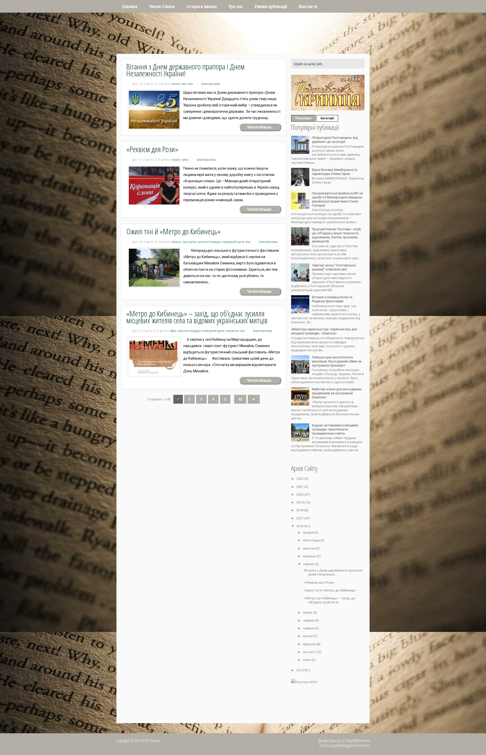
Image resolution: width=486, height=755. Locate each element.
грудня (308, 532)
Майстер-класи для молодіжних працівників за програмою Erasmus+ (336, 393)
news (190, 83)
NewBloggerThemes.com (353, 745)
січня (307, 660)
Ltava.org (335, 740)
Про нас (236, 6)
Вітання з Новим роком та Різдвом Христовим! (332, 299)
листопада (311, 540)
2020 (300, 494)
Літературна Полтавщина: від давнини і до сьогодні (335, 140)
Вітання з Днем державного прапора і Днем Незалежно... (333, 572)
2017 (300, 518)
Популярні (303, 118)
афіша (173, 330)
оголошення (231, 330)
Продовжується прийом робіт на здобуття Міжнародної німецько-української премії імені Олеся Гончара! (337, 199)
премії (185, 159)
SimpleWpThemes (357, 740)
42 (240, 399)
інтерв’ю (175, 159)
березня (309, 644)
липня (308, 612)
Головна (129, 6)
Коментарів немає (210, 83)
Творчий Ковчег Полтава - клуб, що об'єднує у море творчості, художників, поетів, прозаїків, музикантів (336, 235)
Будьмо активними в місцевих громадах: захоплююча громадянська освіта (335, 429)
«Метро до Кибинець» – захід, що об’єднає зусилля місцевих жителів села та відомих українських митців (197, 317)
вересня (310, 556)
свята (184, 83)
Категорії (327, 118)
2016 (300, 526)
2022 (300, 479)
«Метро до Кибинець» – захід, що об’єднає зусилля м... (329, 600)
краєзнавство (189, 241)
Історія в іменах (201, 6)
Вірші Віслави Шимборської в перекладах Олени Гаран (334, 172)
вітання (175, 83)
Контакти (308, 6)
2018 (300, 510)
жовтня (309, 548)
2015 (300, 670)
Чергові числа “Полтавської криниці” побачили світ (334, 267)
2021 (300, 487)
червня (309, 620)
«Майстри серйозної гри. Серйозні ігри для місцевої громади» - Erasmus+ (324, 331)
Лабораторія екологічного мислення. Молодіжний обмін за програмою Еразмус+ (336, 361)
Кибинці (176, 241)
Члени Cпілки (162, 6)
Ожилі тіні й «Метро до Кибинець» (173, 231)
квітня (308, 636)
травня (309, 628)
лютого (309, 652)
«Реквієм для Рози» (152, 149)
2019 (300, 502)
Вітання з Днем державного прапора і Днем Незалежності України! (185, 70)
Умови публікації (271, 6)
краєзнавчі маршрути (209, 241)
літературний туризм (233, 241)
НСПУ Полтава (191, 13)
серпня (309, 564)
